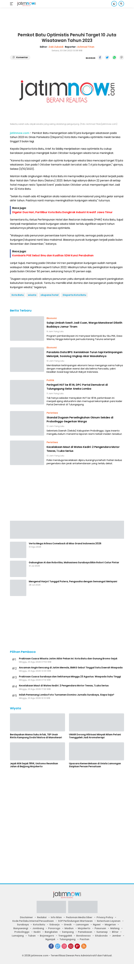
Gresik (68, 924)
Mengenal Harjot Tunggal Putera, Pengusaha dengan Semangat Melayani (73, 581)
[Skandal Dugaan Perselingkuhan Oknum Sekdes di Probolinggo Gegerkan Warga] (27, 423)
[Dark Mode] (114, 3)
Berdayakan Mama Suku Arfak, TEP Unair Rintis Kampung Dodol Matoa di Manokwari (36, 736)
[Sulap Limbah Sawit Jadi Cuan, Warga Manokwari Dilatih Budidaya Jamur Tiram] (27, 328)
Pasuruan (100, 928)
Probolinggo (21, 932)
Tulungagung (67, 939)
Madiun (69, 928)
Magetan (110, 924)
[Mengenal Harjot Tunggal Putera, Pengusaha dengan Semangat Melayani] (18, 588)
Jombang (38, 928)
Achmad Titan (85, 46)
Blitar (115, 932)
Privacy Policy (105, 917)
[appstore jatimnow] (83, 907)
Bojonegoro (47, 935)
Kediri (37, 932)
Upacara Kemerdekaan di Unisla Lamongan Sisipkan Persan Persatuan (95, 765)
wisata (32, 295)
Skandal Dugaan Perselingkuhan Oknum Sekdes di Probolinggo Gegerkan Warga (80, 419)
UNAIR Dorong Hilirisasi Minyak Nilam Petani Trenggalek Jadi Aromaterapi (95, 736)
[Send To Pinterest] (121, 57)
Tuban (32, 935)
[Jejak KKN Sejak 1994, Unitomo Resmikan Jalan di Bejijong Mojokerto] (37, 751)
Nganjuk (50, 939)
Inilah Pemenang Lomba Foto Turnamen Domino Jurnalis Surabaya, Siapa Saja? (66, 694)
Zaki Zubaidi (56, 46)
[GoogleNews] (77, 946)
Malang (114, 928)
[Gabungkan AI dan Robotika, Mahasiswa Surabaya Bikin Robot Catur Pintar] (18, 569)
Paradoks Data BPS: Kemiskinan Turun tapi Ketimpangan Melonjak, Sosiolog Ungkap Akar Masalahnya (84, 354)
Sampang (68, 932)
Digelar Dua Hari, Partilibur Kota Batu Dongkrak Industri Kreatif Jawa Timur (62, 212)
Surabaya (23, 924)
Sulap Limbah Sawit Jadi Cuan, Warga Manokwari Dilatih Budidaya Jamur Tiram (84, 325)
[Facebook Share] (100, 57)
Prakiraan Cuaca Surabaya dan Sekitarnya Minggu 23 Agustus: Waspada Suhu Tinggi (70, 676)
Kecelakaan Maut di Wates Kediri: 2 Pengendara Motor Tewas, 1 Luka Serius (83, 449)
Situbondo (101, 935)
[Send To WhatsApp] (114, 57)
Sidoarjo (54, 924)
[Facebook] (51, 946)
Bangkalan (51, 932)
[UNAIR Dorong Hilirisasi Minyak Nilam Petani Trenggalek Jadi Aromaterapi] (96, 722)
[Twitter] (57, 946)
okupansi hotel (50, 295)
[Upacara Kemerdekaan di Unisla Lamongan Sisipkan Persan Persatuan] (96, 751)
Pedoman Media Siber (79, 917)
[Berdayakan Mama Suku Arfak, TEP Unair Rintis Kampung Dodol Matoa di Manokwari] (37, 722)
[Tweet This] (107, 57)
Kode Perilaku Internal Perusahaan (33, 921)
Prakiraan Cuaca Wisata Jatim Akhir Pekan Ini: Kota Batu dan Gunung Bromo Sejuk (68, 658)
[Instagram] (64, 946)
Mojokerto (84, 928)
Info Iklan (56, 917)
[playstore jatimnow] (51, 907)
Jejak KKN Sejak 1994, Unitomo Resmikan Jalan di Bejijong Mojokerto (34, 765)
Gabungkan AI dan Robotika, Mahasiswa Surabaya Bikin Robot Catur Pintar (74, 562)
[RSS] (83, 946)
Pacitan (84, 939)
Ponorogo (54, 928)
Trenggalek (65, 935)
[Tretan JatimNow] (67, 529)
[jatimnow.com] (26, 3)
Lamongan (82, 924)
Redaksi (42, 917)
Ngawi (96, 924)
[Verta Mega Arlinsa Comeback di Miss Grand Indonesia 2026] (18, 550)
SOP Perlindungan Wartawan (75, 921)
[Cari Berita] (121, 3)
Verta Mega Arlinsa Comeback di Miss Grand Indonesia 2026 (65, 543)
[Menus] (12, 4)
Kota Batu (18, 295)
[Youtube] (70, 946)
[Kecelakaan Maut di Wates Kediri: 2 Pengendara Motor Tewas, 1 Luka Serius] (27, 453)
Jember (116, 935)
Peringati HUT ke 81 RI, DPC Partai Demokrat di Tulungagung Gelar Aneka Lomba (77, 387)
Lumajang (18, 935)
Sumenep (102, 932)
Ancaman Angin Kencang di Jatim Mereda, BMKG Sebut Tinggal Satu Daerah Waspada (71, 667)
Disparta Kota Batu (74, 295)
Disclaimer (26, 917)
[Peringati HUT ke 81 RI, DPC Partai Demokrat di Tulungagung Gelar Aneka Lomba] (27, 392)
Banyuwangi (20, 928)
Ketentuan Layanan (108, 921)
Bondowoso (83, 935)
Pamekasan (85, 932)
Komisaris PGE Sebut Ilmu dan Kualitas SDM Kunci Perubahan (52, 255)
